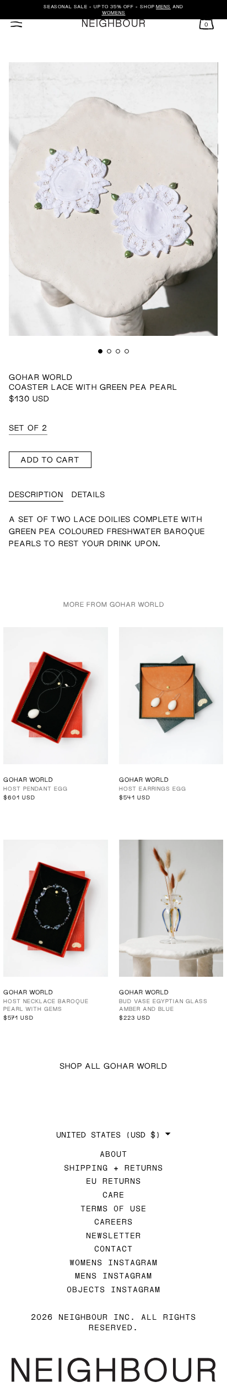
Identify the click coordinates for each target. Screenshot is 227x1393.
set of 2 (28, 427)
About (113, 1153)
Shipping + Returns (113, 1167)
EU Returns (113, 1180)
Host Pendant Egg (35, 788)
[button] (100, 351)
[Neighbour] (113, 23)
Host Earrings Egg (152, 788)
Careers (113, 1221)
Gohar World (41, 377)
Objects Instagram (113, 1289)
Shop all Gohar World (113, 1065)
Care (113, 1194)
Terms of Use (113, 1208)
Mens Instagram (113, 1275)
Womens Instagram (113, 1262)
